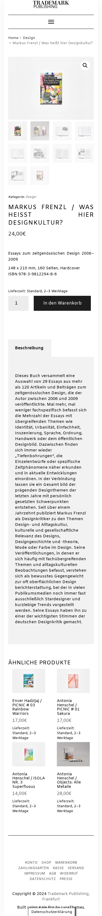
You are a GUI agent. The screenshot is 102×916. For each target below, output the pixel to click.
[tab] (29, 348)
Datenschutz (43, 879)
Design (29, 38)
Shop (46, 863)
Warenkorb (66, 863)
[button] (51, 4)
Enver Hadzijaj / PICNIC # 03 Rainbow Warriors (27, 707)
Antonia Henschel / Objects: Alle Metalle (69, 781)
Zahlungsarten (33, 868)
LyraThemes (72, 907)
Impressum (34, 874)
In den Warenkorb (62, 303)
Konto (31, 863)
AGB (52, 874)
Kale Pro (46, 907)
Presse (66, 879)
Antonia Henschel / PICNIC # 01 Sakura (68, 707)
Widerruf (69, 874)
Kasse (58, 868)
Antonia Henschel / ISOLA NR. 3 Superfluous (28, 781)
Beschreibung (29, 348)
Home (13, 38)
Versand (76, 868)
